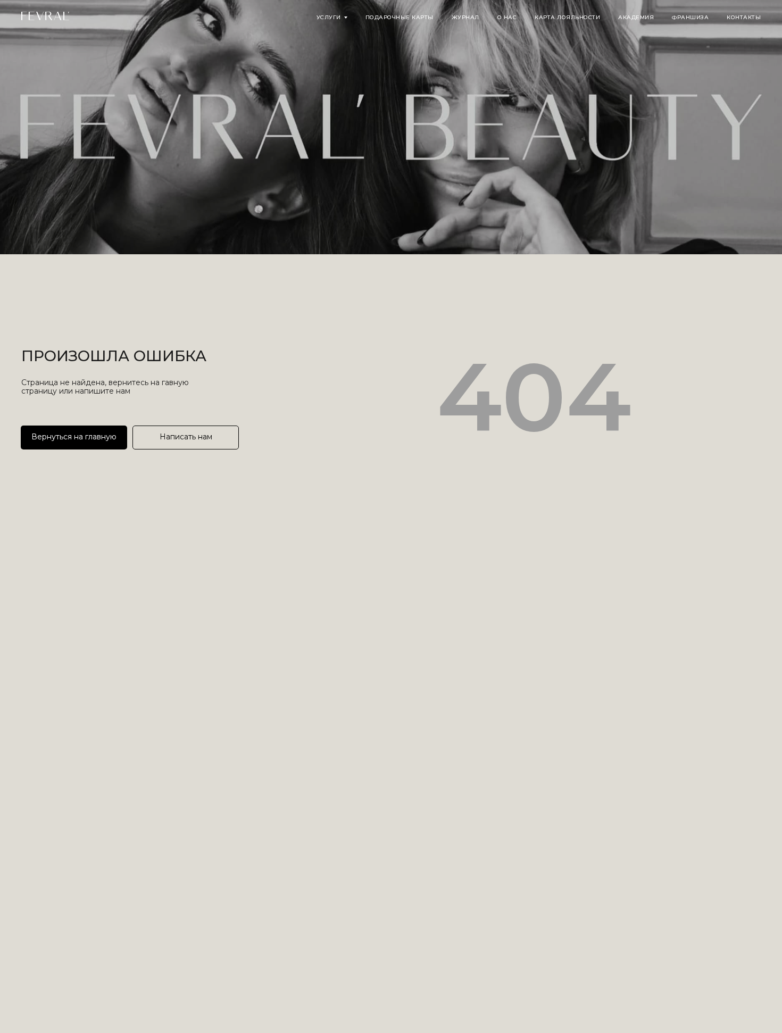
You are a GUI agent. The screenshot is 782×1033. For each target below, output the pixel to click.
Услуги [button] (329, 17)
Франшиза (690, 17)
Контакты (744, 17)
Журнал (465, 17)
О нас (507, 17)
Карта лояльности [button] (567, 17)
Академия (636, 17)
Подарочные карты (399, 17)
